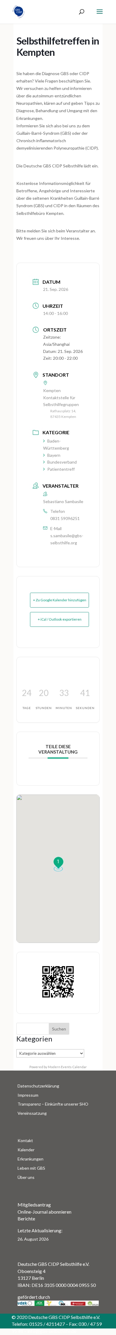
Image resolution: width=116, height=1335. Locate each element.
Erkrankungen (30, 1158)
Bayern (53, 455)
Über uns (26, 1177)
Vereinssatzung (32, 1113)
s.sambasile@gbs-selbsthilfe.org (66, 539)
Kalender (26, 1149)
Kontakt (25, 1140)
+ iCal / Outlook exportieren (59, 619)
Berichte (26, 1218)
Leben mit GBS (31, 1168)
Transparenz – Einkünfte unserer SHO (53, 1103)
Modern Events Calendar (67, 1067)
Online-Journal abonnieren (44, 1211)
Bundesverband (62, 461)
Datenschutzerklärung (38, 1085)
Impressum (28, 1095)
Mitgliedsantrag (34, 1204)
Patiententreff (61, 469)
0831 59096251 (65, 518)
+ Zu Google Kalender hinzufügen (59, 600)
